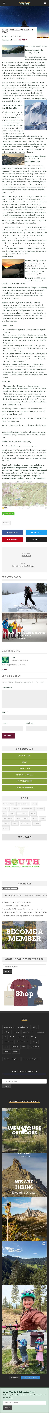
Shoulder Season (23, 818)
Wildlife (37, 823)
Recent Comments (35, 895)
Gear (24, 762)
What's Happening (24, 787)
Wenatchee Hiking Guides (11, 1059)
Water (15, 823)
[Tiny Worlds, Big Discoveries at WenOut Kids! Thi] (24, 1352)
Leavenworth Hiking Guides (31, 1059)
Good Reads (22, 813)
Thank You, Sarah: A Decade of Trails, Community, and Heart (22, 909)
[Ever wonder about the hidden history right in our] (24, 1263)
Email (5, 723)
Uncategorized (24, 781)
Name (5, 712)
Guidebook (18, 36)
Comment (7, 688)
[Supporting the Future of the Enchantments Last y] (24, 1219)
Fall (4, 813)
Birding (5, 808)
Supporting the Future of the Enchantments (16, 902)
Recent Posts (13, 895)
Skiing (34, 818)
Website (30, 723)
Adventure (24, 756)
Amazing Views (8, 804)
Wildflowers (25, 823)
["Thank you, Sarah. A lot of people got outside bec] (24, 1307)
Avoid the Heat (23, 804)
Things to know (24, 775)
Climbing (15, 808)
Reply (5, 670)
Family (11, 813)
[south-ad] (22, 874)
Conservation (27, 808)
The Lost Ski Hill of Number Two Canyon (15, 906)
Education (39, 808)
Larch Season (8, 818)
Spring (42, 818)
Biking (34, 804)
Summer (6, 823)
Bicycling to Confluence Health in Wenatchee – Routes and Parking (24, 912)
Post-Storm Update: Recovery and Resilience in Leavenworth (22, 916)
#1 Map (23, 40)
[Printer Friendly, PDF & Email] (8, 514)
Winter (6, 523)
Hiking (33, 813)
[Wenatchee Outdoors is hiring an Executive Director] (24, 1175)
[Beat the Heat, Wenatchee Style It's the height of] (24, 1130)
